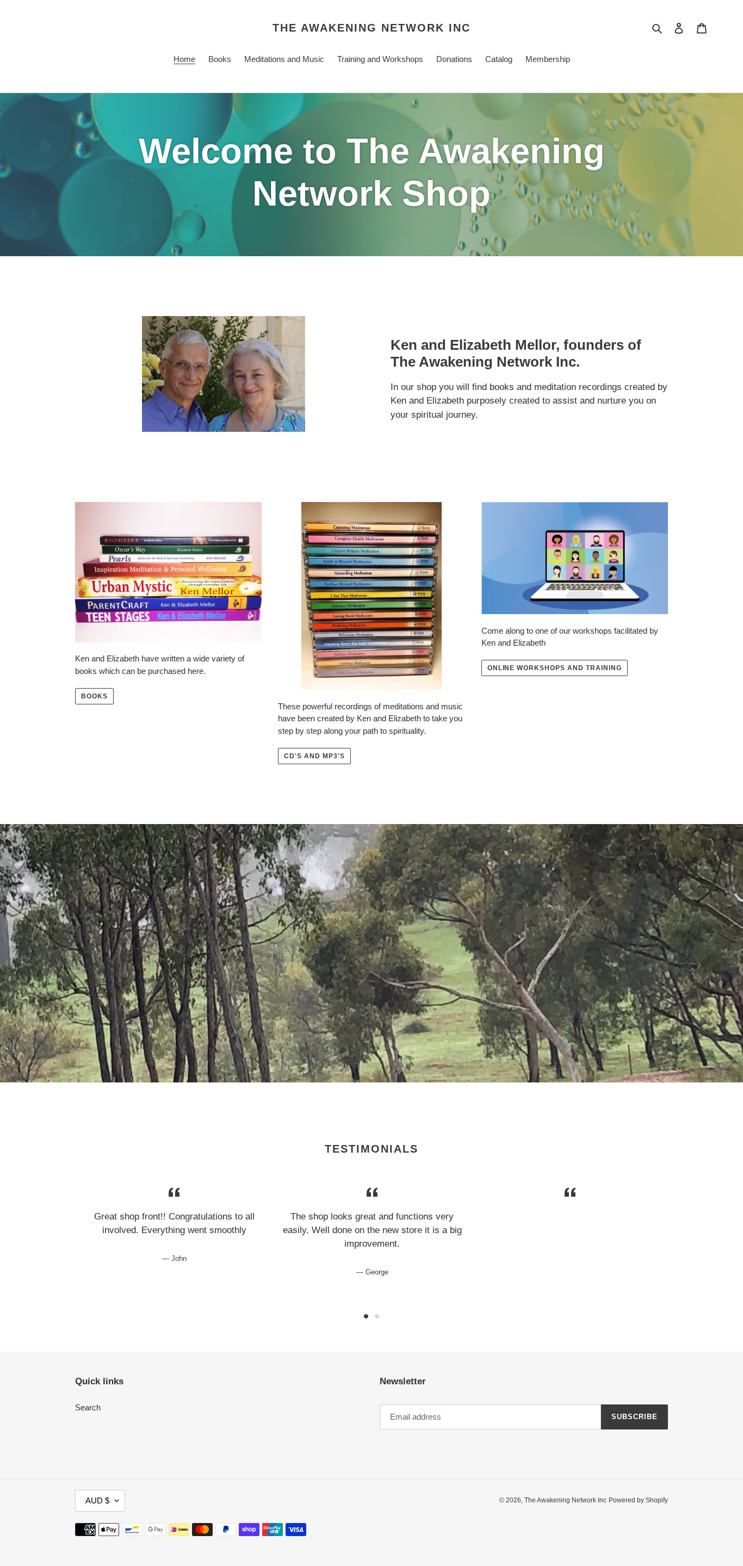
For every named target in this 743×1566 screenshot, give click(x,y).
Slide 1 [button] (366, 1316)
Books (94, 696)
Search (88, 1407)
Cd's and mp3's (314, 756)
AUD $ (97, 1500)
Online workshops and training (554, 668)
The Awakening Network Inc (371, 28)
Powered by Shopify (638, 1500)
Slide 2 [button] (376, 1316)
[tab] (366, 1316)
